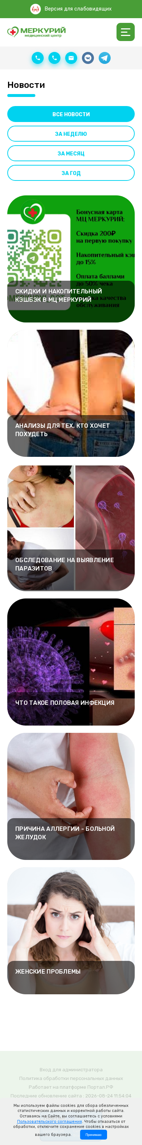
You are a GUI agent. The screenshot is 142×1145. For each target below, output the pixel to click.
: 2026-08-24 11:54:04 (107, 1096)
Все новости (71, 114)
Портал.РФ (100, 1087)
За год (71, 173)
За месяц (71, 154)
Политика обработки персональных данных (71, 1078)
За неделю (71, 134)
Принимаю (94, 1135)
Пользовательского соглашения (49, 1121)
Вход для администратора (71, 1069)
